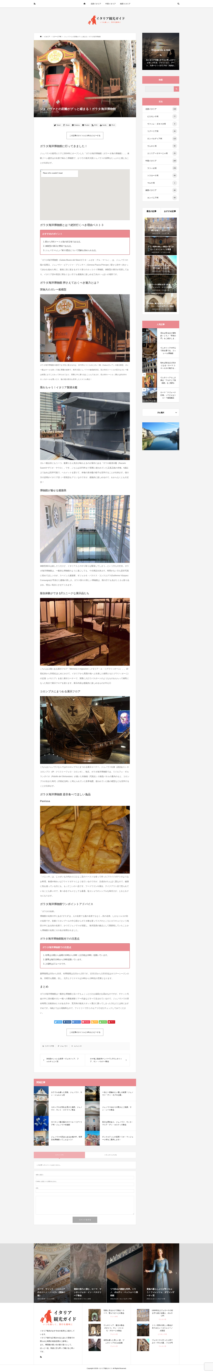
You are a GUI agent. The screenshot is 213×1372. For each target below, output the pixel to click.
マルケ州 (161, 183)
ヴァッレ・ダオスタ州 (161, 124)
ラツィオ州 (161, 168)
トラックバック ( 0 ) (110, 1155)
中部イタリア (110, 4)
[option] (52, 1273)
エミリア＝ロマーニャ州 (161, 153)
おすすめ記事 (170, 211)
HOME (84, 4)
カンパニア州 (161, 198)
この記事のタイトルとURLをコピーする (84, 136)
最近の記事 (151, 211)
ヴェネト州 (161, 146)
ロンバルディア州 (161, 139)
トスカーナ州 (161, 175)
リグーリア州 (54, 112)
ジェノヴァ (64, 1046)
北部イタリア (96, 4)
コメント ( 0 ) (59, 1155)
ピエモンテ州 (161, 116)
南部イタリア (125, 4)
